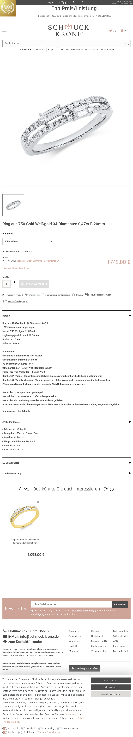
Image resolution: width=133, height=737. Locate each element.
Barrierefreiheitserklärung (122, 651)
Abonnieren (120, 604)
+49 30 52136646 (35, 631)
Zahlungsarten (98, 646)
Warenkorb (125, 30)
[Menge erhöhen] (14, 282)
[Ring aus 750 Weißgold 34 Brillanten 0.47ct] (66, 124)
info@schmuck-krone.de (39, 637)
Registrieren (75, 636)
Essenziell (13, 728)
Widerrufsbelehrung (122, 636)
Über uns (95, 631)
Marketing (49, 728)
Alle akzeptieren (110, 680)
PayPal (11, 732)
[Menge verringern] (14, 287)
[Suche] (127, 43)
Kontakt (73, 646)
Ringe (50, 49)
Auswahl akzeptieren (110, 694)
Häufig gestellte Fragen (100, 636)
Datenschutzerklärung (122, 631)
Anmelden (74, 631)
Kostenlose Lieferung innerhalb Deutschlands (36, 261)
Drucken (79, 295)
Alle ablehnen (111, 687)
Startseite (24, 49)
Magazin (73, 651)
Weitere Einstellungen (49, 732)
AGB (115, 641)
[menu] (4, 31)
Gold (38, 49)
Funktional (29, 732)
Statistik (31, 728)
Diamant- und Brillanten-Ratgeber (100, 641)
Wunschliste (114, 30)
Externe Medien (71, 728)
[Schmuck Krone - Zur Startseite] (68, 30)
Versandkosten (98, 651)
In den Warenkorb (36, 283)
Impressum (119, 646)
